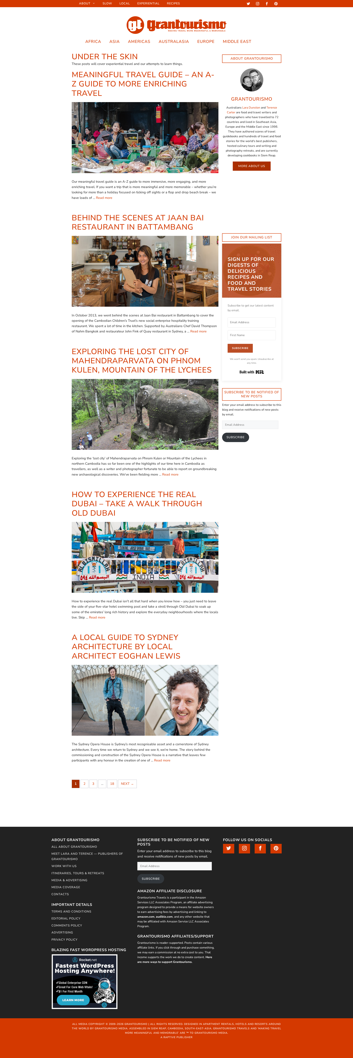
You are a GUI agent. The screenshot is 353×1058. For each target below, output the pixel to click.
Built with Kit (252, 372)
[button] (260, 41)
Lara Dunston (251, 108)
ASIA (114, 41)
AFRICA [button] (93, 41)
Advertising (62, 933)
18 (113, 783)
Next (127, 783)
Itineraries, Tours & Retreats (77, 873)
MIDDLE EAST (237, 41)
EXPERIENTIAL (148, 3)
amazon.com (145, 917)
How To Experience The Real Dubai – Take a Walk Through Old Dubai (137, 503)
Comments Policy (66, 926)
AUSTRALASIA (174, 41)
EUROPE (206, 41)
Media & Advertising (69, 880)
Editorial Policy (66, 919)
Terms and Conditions (71, 912)
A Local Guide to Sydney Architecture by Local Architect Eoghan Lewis (126, 646)
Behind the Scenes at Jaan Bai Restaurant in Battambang (138, 222)
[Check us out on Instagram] (257, 4)
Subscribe (236, 437)
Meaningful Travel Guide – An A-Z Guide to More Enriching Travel (143, 84)
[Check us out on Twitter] (248, 4)
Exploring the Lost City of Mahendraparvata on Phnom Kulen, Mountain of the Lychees (142, 360)
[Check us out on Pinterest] (276, 4)
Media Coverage (65, 887)
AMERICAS (139, 41)
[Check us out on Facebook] (266, 4)
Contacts (60, 894)
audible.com (164, 917)
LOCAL (125, 3)
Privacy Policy (64, 940)
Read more (104, 198)
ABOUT (84, 3)
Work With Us (64, 866)
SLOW (107, 3)
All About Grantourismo (74, 847)
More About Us (251, 166)
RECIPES (173, 3)
